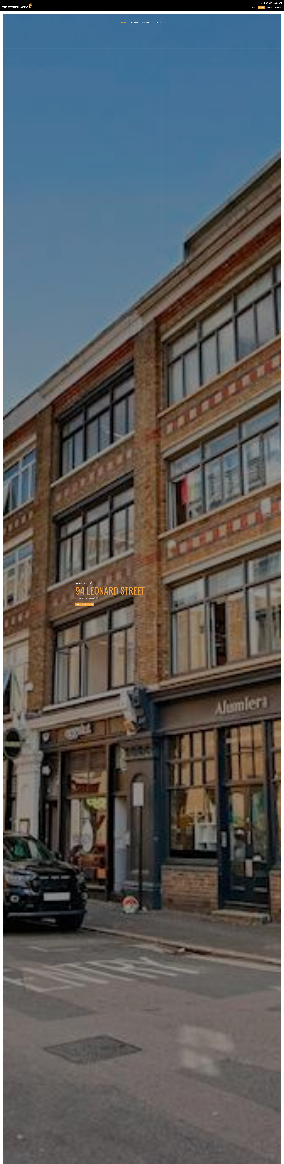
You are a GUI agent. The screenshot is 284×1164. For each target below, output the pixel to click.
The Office (133, 22)
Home (253, 8)
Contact (269, 8)
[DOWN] (142, 1054)
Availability (147, 22)
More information (85, 604)
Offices (261, 8)
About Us (278, 8)
